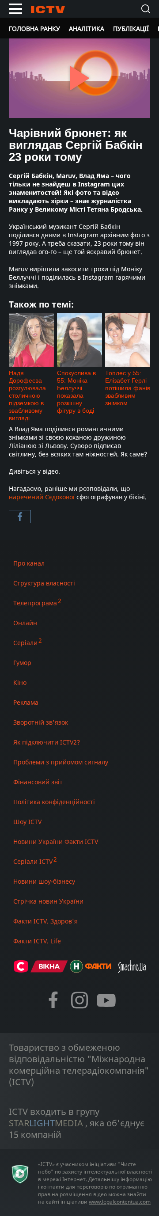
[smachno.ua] (132, 970)
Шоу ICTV (27, 821)
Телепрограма (35, 603)
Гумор (22, 662)
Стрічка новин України (48, 901)
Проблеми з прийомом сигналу (60, 762)
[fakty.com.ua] (98, 970)
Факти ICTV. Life (37, 941)
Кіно (19, 682)
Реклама (25, 702)
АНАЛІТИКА (86, 28)
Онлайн (25, 623)
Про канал (29, 563)
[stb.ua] (21, 970)
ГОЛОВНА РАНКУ (34, 28)
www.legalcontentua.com (120, 1201)
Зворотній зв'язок (40, 722)
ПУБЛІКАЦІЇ (131, 28)
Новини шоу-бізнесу (44, 881)
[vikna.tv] (49, 970)
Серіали (25, 642)
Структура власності (44, 583)
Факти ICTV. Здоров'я (45, 921)
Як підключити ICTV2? (46, 742)
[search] (145, 8)
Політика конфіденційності (54, 802)
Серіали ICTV (33, 861)
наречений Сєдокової (42, 497)
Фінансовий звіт (38, 782)
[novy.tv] (76, 970)
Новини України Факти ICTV (55, 841)
